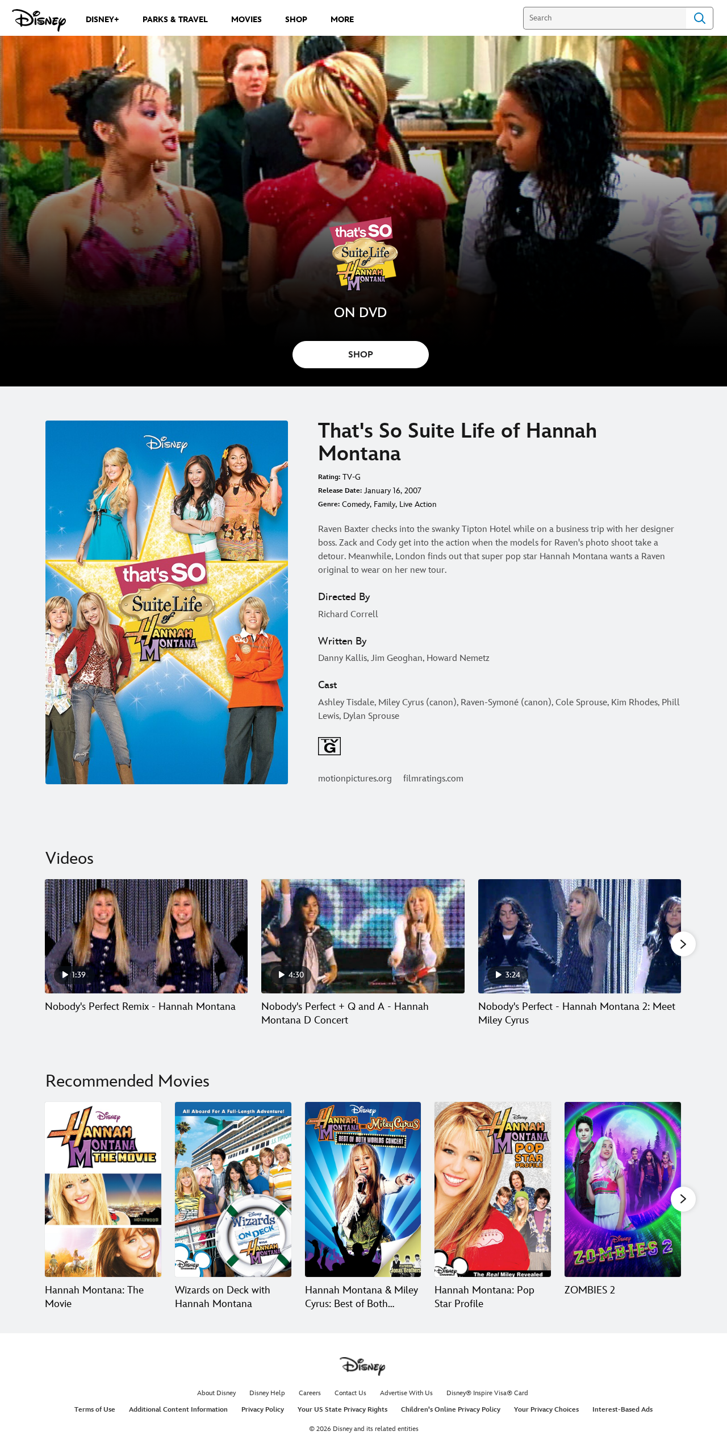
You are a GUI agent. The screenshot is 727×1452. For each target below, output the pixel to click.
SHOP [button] (360, 355)
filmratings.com (433, 778)
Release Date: (340, 490)
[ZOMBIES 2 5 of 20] (623, 1189)
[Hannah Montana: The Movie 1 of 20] (103, 1189)
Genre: (329, 504)
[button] (683, 943)
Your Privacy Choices (546, 1409)
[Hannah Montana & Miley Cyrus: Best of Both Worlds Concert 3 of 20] (363, 1189)
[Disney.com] (39, 20)
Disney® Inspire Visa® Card (487, 1393)
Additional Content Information (178, 1409)
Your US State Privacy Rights (342, 1409)
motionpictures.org (355, 778)
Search (699, 18)
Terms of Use (94, 1409)
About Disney (216, 1393)
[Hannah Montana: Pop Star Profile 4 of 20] (492, 1189)
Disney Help (267, 1393)
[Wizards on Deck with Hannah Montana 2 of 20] (233, 1189)
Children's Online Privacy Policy (450, 1409)
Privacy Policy (262, 1409)
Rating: (329, 477)
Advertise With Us (406, 1393)
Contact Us (350, 1393)
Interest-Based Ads (622, 1409)
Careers (310, 1393)
